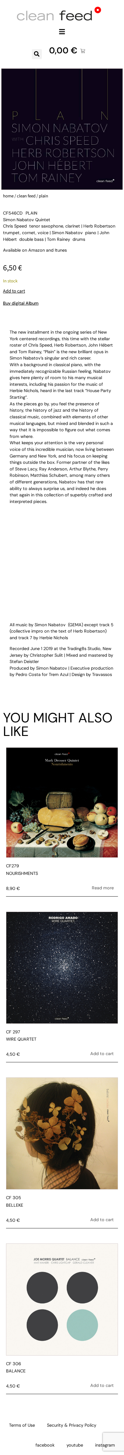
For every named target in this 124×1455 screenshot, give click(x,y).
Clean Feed (26, 196)
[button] (62, 31)
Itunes (61, 250)
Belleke (14, 1205)
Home (8, 196)
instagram (105, 1445)
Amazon (36, 250)
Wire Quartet (21, 1039)
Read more (103, 888)
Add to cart (14, 291)
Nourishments (22, 873)
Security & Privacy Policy (71, 1425)
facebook (45, 1445)
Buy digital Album (21, 303)
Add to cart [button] (102, 1053)
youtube (75, 1445)
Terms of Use (22, 1425)
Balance (16, 1371)
